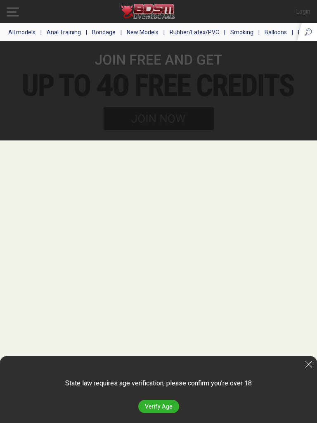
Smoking (241, 32)
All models (21, 32)
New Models (142, 32)
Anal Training (64, 32)
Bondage (104, 32)
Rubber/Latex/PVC (194, 32)
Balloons (276, 32)
